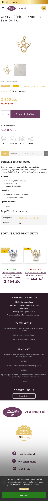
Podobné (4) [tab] (16, 154)
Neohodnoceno (18, 91)
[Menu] (3, 8)
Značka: (34, 86)
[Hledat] (3, 2)
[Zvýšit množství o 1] (8, 114)
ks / (24, 396)
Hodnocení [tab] (29, 154)
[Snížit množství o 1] (3, 114)
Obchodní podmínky (24, 302)
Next (44, 238)
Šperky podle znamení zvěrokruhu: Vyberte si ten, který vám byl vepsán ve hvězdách (24, 376)
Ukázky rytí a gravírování (24, 312)
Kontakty (24, 308)
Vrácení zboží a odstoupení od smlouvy (24, 315)
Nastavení (24, 489)
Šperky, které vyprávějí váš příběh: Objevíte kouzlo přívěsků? (24, 355)
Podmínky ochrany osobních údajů (24, 305)
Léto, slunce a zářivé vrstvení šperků (24, 366)
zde (38, 484)
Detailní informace (9, 130)
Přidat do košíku (25, 114)
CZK (13, 2)
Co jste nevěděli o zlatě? (24, 339)
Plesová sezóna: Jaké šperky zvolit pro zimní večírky (24, 329)
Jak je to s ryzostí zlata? (24, 335)
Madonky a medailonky (29, 218)
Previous (40, 238)
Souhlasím (24, 495)
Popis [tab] (5, 154)
